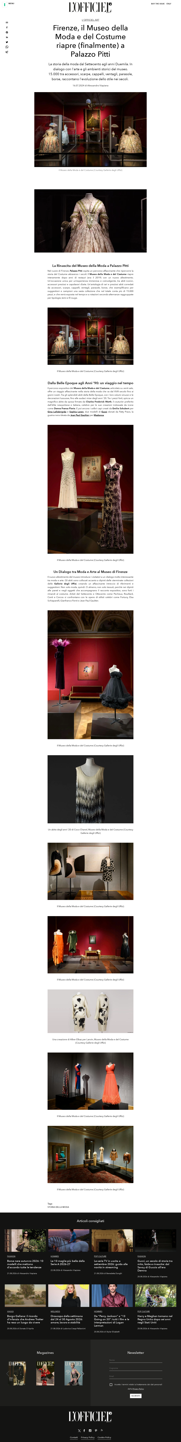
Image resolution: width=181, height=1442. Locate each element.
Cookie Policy (104, 1437)
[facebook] (7, 27)
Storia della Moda (58, 1207)
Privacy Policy (138, 1389)
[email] (7, 22)
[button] (82, 1374)
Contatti (74, 1437)
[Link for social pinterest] (96, 1431)
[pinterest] (7, 32)
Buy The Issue (158, 4)
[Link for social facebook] (84, 1431)
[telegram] (7, 52)
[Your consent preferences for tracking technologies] (4, 4)
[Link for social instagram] (90, 1431)
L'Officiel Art (90, 20)
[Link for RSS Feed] (101, 1430)
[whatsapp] (7, 47)
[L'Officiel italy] (90, 8)
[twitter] (7, 42)
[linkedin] (7, 37)
